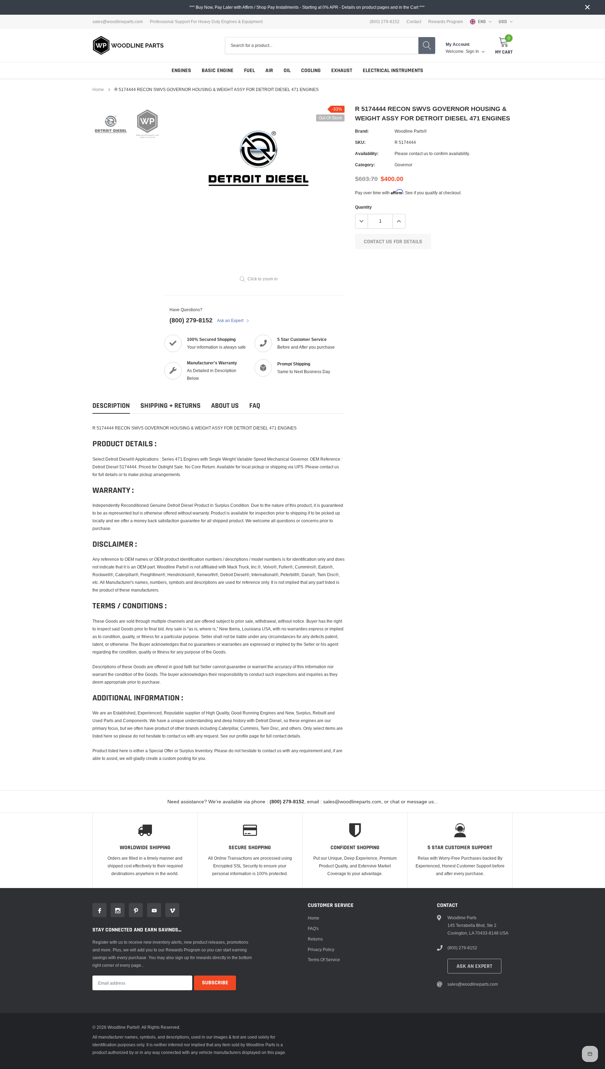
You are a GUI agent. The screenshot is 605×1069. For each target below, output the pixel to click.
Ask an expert (474, 966)
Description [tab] (111, 405)
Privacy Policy (321, 949)
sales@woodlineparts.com (117, 22)
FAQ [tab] (254, 405)
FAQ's (313, 928)
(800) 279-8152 (191, 320)
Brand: (362, 131)
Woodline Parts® (411, 131)
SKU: (360, 142)
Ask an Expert (230, 320)
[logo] (128, 45)
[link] (110, 124)
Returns (315, 939)
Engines (181, 70)
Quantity (363, 207)
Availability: (366, 153)
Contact (413, 22)
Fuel (249, 70)
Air (269, 70)
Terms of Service (324, 959)
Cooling (311, 70)
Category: (365, 164)
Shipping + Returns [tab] (170, 405)
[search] (426, 45)
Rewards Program (445, 22)
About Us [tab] (225, 405)
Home (98, 89)
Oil (287, 70)
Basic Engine (218, 70)
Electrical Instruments (393, 70)
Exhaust (341, 70)
